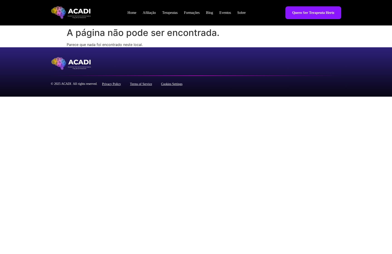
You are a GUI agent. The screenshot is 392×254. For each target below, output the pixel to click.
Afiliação (149, 13)
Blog (209, 13)
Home (131, 13)
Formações (192, 13)
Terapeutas (170, 13)
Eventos (225, 13)
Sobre (241, 13)
